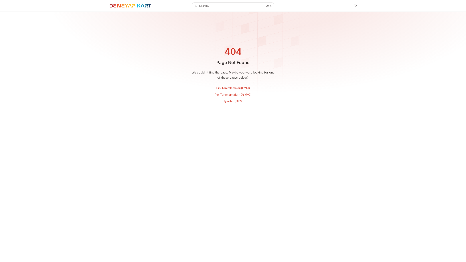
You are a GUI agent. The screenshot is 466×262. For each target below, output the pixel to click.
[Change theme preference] (355, 6)
